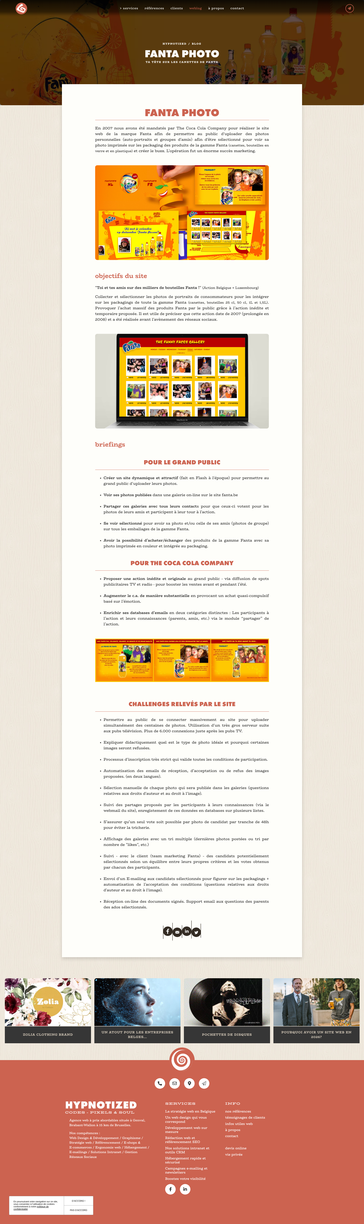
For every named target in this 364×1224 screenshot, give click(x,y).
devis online (235, 1148)
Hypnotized (175, 44)
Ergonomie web (108, 1147)
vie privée (233, 1154)
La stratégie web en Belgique (190, 1111)
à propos (216, 8)
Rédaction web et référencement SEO (182, 1139)
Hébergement (135, 1147)
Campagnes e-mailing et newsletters (186, 1170)
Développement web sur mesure (186, 1129)
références (154, 8)
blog (196, 44)
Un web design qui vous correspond (186, 1119)
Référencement (107, 1142)
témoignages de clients (245, 1117)
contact (237, 8)
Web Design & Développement (94, 1138)
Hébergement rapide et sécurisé (185, 1160)
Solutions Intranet (106, 1152)
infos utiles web (239, 1123)
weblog (195, 8)
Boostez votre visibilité (185, 1178)
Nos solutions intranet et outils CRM (187, 1150)
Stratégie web (80, 1142)
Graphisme (131, 1138)
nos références (238, 1111)
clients (176, 8)
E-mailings (78, 1152)
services (130, 8)
